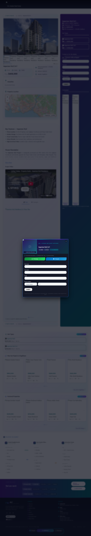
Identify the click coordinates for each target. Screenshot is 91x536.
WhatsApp (35, 259)
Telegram (57, 259)
